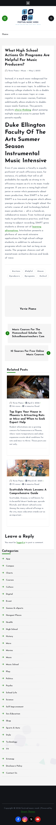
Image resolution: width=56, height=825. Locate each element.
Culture (9, 587)
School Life (11, 693)
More (8, 643)
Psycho (9, 686)
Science (9, 700)
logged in (21, 542)
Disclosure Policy (14, 766)
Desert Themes (28, 812)
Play (8, 672)
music (41, 271)
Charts (9, 573)
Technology (11, 742)
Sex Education (13, 714)
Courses (10, 580)
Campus (10, 566)
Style (8, 735)
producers (15, 276)
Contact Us (11, 773)
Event (9, 601)
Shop (8, 721)
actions (16, 271)
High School (12, 629)
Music (23, 71)
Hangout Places (13, 615)
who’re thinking (23, 110)
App (8, 559)
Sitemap (10, 759)
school (44, 276)
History (9, 636)
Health (9, 622)
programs (30, 276)
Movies (9, 650)
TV (7, 749)
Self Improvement (14, 707)
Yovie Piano (13, 71)
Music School (12, 664)
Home (5, 34)
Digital (9, 594)
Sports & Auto (13, 728)
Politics (9, 679)
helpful (29, 271)
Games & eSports (14, 608)
